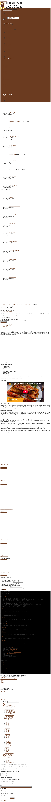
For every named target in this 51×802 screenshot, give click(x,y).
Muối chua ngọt (8, 46)
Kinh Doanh (4, 784)
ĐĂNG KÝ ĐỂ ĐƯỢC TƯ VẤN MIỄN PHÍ (8, 679)
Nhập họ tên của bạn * (6, 580)
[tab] (27, 324)
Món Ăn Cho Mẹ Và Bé (10, 17)
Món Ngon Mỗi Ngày (7, 23)
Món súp (7, 41)
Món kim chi (8, 48)
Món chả (7, 36)
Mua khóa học (3, 322)
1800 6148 (2, 677)
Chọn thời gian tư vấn (6, 585)
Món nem (7, 37)
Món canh (7, 35)
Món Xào (7, 24)
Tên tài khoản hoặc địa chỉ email (7, 793)
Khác (19, 779)
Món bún (7, 33)
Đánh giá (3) (5, 326)
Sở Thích (15, 784)
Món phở (7, 43)
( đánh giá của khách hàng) (6, 311)
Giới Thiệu (2, 662)
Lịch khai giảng (3, 664)
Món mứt (7, 54)
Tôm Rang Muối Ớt (4, 572)
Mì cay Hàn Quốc (4, 464)
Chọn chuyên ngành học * (6, 583)
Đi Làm (10, 784)
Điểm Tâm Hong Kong (10, 16)
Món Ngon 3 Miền (9, 20)
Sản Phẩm (8, 304)
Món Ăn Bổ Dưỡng (9, 22)
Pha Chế (15, 779)
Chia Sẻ (4, 95)
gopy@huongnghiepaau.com (11, 650)
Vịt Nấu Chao (3, 480)
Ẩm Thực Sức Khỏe (7, 94)
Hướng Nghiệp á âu (9, 101)
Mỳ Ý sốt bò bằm (4, 556)
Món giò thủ (8, 50)
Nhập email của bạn (5, 586)
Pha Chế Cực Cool (9, 14)
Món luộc (7, 26)
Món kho (7, 25)
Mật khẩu (2, 795)
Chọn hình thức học (5, 319)
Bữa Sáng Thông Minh (10, 11)
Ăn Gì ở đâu (7, 96)
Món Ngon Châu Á (9, 18)
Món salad (7, 49)
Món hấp (7, 29)
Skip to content (3, 1)
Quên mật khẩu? (4, 800)
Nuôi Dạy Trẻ (8, 100)
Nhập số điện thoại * (5, 581)
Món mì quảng (8, 44)
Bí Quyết (7, 98)
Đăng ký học (3, 666)
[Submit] (3, 19)
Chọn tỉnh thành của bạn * (7, 588)
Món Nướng (8, 31)
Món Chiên (7, 30)
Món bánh (7, 32)
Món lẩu (7, 42)
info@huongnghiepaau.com (11, 653)
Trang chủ (5, 8)
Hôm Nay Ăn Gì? (8, 12)
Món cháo (7, 39)
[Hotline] (2, 697)
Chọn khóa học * (5, 584)
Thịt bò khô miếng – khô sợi (6, 509)
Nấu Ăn (3, 779)
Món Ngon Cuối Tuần (9, 13)
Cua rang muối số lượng (7, 320)
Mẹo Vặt (7, 99)
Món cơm (7, 38)
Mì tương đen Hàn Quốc (5, 539)
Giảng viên (2, 671)
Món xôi (7, 51)
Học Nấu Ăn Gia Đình (7, 10)
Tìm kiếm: (5, 18)
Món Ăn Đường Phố (9, 19)
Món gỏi (7, 45)
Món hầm (7, 27)
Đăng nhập (12, 798)
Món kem (7, 55)
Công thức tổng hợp (9, 57)
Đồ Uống (7, 56)
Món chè (7, 52)
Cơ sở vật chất (3, 669)
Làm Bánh (9, 779)
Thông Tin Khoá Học (7, 324)
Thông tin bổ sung (7, 325)
